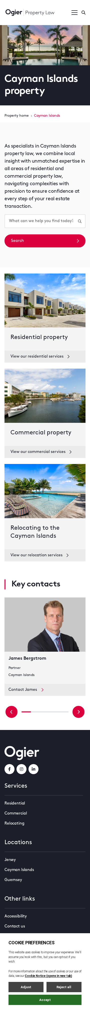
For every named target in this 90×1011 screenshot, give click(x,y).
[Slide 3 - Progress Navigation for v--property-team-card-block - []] (54, 711)
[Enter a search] (84, 12)
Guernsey (13, 880)
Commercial (15, 814)
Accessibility (15, 916)
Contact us (14, 926)
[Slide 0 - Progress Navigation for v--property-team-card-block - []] (26, 711)
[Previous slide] (12, 712)
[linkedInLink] (33, 769)
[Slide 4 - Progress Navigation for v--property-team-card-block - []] (63, 711)
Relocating (14, 824)
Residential (14, 803)
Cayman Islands (19, 870)
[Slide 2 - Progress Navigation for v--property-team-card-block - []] (45, 711)
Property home (16, 116)
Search (17, 241)
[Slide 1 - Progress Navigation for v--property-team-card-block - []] (35, 711)
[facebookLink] (9, 769)
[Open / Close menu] (75, 12)
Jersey (10, 860)
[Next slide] (78, 712)
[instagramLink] (21, 769)
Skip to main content (29, 5)
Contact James (22, 690)
